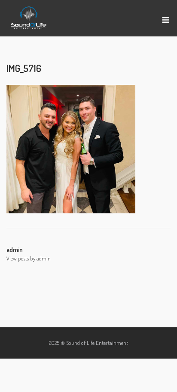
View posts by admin (28, 258)
